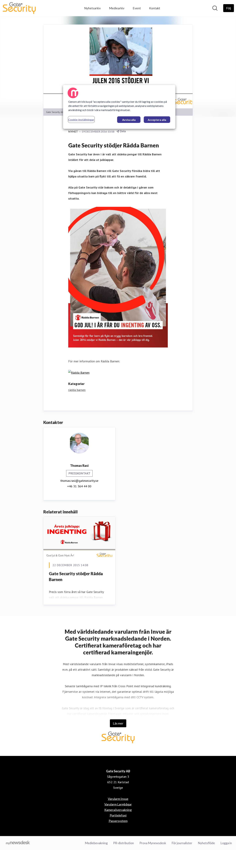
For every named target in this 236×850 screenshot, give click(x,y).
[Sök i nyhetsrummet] (215, 8)
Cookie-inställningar (81, 119)
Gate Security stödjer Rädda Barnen (76, 576)
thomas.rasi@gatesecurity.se (79, 481)
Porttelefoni (118, 815)
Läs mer (118, 723)
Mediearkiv (116, 8)
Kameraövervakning (118, 810)
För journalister (182, 843)
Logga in (226, 843)
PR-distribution (123, 843)
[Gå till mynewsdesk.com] (18, 843)
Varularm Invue (118, 799)
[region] (119, 107)
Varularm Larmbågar (118, 804)
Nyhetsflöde (206, 843)
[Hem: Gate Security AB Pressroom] (19, 8)
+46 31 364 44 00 (79, 486)
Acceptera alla (157, 119)
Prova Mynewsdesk (152, 843)
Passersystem (118, 821)
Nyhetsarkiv (92, 8)
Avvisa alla (129, 119)
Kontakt (154, 8)
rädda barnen (77, 390)
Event (137, 8)
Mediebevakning (96, 843)
